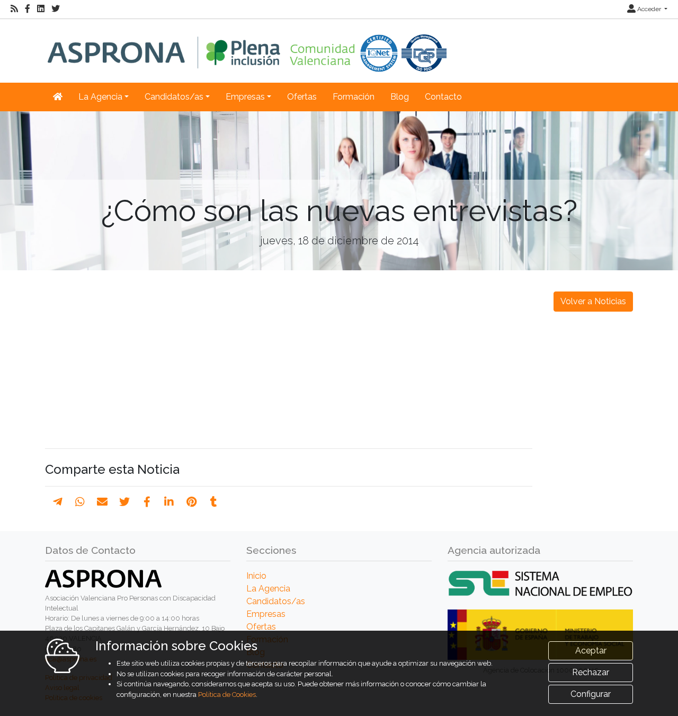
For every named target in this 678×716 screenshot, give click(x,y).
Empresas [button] (245, 97)
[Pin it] (191, 502)
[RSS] (14, 9)
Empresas (266, 614)
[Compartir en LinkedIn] (169, 502)
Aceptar (590, 651)
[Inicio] (247, 45)
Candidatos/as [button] (174, 97)
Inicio (256, 576)
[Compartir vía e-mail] (102, 502)
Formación (353, 97)
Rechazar (590, 672)
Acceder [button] (649, 9)
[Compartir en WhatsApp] (80, 502)
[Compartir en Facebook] (147, 502)
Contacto (443, 97)
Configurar (590, 694)
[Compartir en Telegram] (58, 502)
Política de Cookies (227, 695)
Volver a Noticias (593, 301)
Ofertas (302, 97)
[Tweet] (124, 502)
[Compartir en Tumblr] (213, 502)
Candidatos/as (275, 601)
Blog (399, 97)
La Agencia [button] (100, 97)
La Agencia (268, 589)
